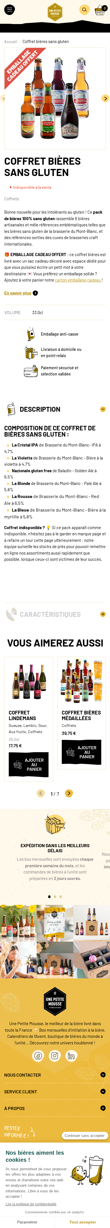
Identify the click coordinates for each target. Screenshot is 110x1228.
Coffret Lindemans (22, 715)
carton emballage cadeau (78, 279)
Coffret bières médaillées (81, 715)
